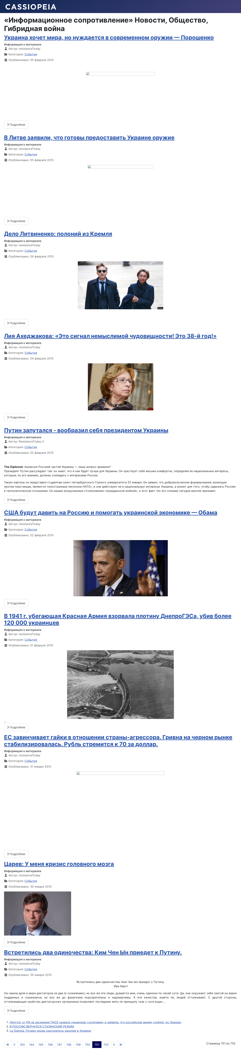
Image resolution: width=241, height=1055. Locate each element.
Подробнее (17, 124)
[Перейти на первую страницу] (7, 1044)
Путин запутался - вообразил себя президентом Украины (86, 430)
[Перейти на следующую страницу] (114, 1044)
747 (59, 1044)
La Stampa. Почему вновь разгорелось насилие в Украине (50, 1030)
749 (78, 1044)
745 (40, 1044)
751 (97, 1044)
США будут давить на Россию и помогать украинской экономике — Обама (110, 512)
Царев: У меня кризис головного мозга (59, 863)
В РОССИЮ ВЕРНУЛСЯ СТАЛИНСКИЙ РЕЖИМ (42, 1026)
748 (68, 1044)
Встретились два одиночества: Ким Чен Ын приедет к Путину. (93, 952)
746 (50, 1044)
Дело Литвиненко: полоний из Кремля (58, 233)
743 (22, 1044)
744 (31, 1044)
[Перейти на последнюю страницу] (120, 1044)
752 (106, 1044)
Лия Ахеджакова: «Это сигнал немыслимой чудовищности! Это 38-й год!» (110, 336)
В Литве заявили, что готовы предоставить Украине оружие (89, 137)
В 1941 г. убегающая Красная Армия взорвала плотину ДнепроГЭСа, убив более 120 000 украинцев (117, 619)
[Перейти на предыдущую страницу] (14, 1044)
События (31, 54)
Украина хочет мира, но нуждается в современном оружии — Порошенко (109, 37)
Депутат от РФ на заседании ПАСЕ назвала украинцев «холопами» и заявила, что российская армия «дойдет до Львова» (96, 1022)
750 (87, 1044)
